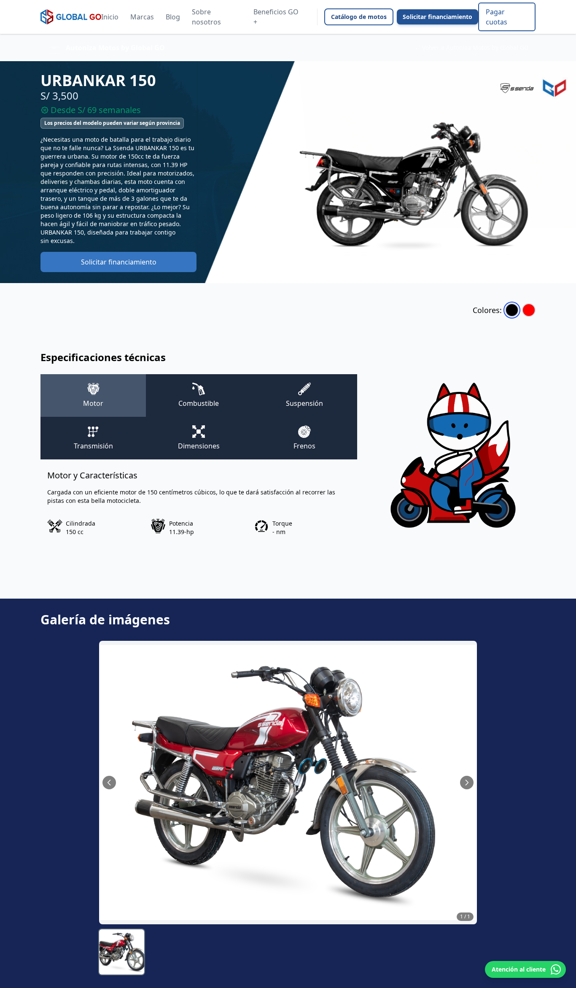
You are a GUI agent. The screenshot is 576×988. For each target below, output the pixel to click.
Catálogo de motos (359, 17)
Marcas (142, 17)
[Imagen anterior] (109, 782)
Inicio (109, 17)
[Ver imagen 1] (121, 952)
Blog (173, 17)
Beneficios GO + (276, 17)
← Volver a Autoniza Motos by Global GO (472, 47)
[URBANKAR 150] (512, 310)
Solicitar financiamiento (437, 17)
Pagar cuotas (496, 17)
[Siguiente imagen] (467, 782)
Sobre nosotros (206, 17)
